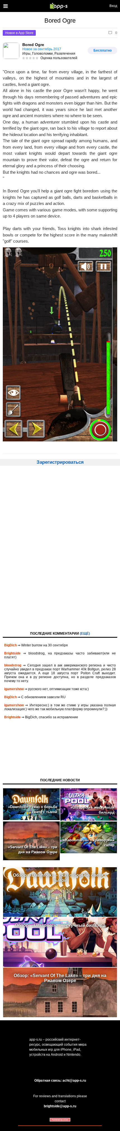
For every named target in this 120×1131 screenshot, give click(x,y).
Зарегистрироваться (60, 462)
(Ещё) (85, 633)
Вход (113, 6)
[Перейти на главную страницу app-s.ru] (60, 6)
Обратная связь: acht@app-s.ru (60, 1080)
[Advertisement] (60, 548)
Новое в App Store (19, 33)
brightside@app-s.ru (60, 1106)
